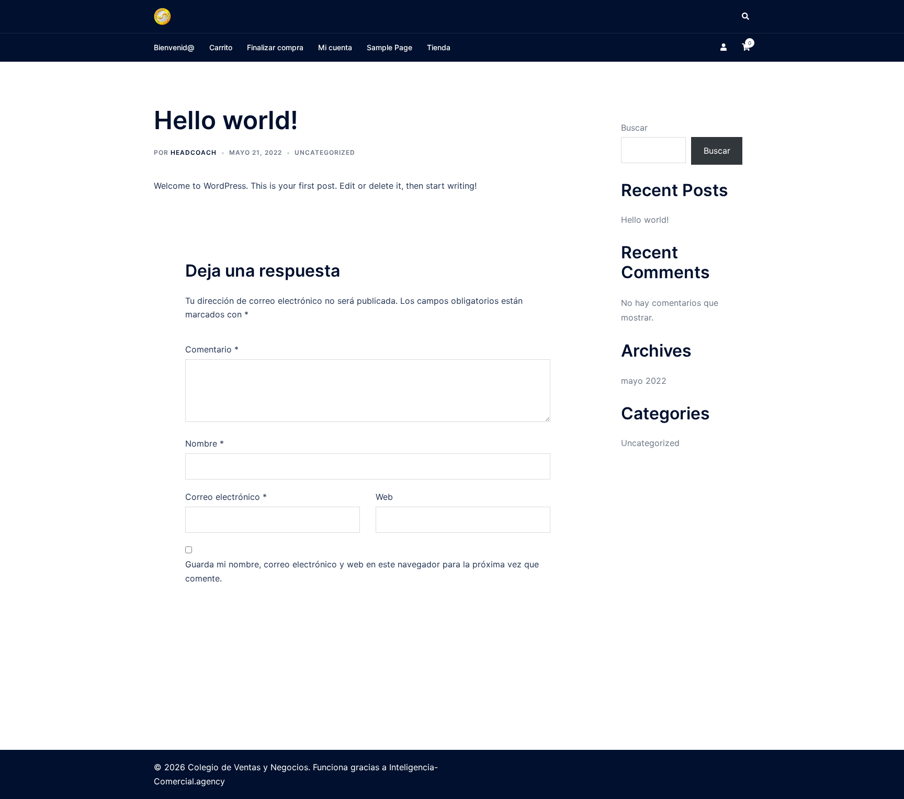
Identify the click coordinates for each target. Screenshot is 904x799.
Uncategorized (325, 152)
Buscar (634, 127)
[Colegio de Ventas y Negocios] (162, 15)
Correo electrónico (226, 497)
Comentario (212, 349)
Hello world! (645, 219)
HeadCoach (194, 152)
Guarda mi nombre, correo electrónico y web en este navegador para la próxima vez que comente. (362, 571)
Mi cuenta (335, 47)
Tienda (438, 47)
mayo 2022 (643, 380)
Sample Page (389, 47)
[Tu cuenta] (724, 47)
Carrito (220, 47)
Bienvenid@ (174, 47)
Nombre (204, 443)
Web (384, 497)
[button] (746, 16)
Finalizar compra (275, 47)
